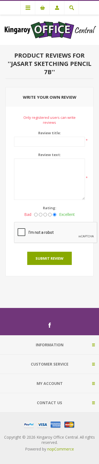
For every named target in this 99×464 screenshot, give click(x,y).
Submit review (49, 258)
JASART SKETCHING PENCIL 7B (51, 67)
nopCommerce (60, 449)
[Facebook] (49, 325)
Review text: (49, 154)
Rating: (49, 207)
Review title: (49, 132)
